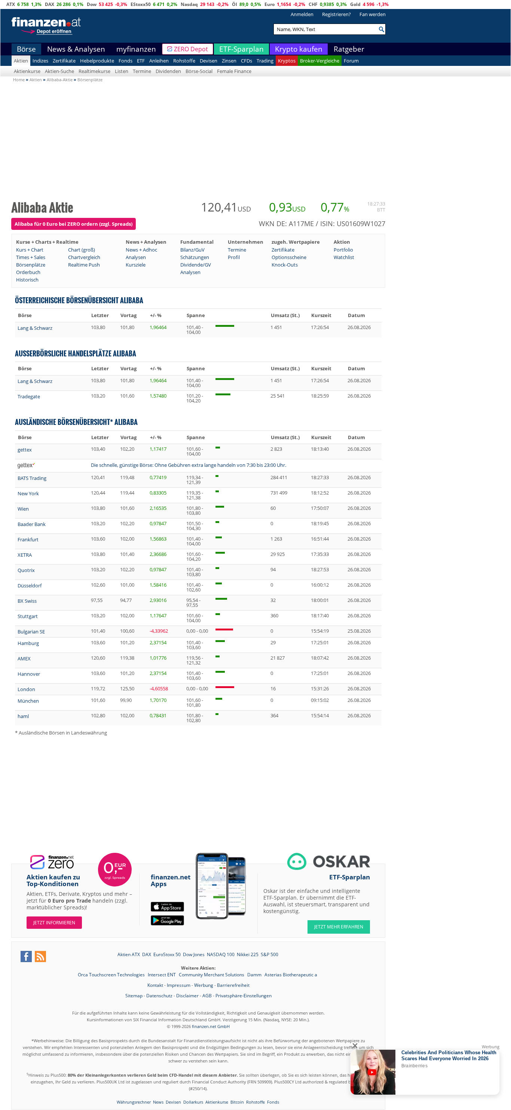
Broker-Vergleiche (319, 60)
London (26, 689)
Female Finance (234, 71)
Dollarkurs (193, 1102)
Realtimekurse (94, 71)
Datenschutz (159, 995)
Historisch (27, 279)
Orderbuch (28, 272)
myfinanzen (136, 49)
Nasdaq (189, 4)
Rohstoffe (184, 60)
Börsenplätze (30, 264)
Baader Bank (32, 524)
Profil (234, 257)
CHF (313, 4)
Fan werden (372, 14)
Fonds (125, 60)
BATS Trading (32, 478)
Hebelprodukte (97, 60)
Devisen (208, 60)
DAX (49, 4)
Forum (351, 60)
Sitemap (134, 995)
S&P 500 (269, 954)
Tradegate (29, 396)
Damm (255, 974)
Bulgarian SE (31, 631)
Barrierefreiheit (233, 985)
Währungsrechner (134, 1102)
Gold (355, 4)
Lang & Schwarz (35, 328)
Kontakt (155, 985)
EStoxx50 (141, 4)
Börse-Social (199, 71)
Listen (121, 71)
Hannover (29, 673)
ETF (141, 60)
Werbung (203, 985)
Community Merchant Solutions (212, 974)
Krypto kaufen (298, 49)
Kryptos (287, 60)
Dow (92, 4)
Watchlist (344, 257)
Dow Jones (194, 954)
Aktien (21, 60)
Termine (142, 71)
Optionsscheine (289, 257)
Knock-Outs (285, 264)
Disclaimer (187, 995)
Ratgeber (349, 49)
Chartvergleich (84, 257)
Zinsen (229, 60)
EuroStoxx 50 (167, 954)
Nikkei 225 (247, 954)
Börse (26, 49)
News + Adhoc (141, 249)
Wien (23, 508)
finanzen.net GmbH (211, 1026)
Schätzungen (194, 257)
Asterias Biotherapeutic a (290, 974)
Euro (269, 4)
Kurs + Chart (29, 249)
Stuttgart (28, 616)
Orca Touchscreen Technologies (112, 974)
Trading (265, 60)
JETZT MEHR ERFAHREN (338, 927)
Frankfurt (28, 539)
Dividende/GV (195, 264)
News (158, 1102)
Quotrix (26, 570)
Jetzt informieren (54, 922)
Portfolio (343, 249)
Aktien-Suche (59, 71)
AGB (207, 995)
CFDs (246, 60)
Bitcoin (237, 1102)
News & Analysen (76, 49)
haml (23, 716)
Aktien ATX (128, 954)
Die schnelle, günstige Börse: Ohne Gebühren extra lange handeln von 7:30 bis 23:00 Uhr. (188, 465)
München (28, 700)
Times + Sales (30, 257)
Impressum (178, 985)
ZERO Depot (191, 49)
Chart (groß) (81, 249)
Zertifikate (64, 60)
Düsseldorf (30, 585)
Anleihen (159, 60)
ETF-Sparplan (241, 49)
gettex (25, 449)
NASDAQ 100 (221, 954)
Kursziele (136, 264)
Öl (234, 4)
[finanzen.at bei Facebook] (26, 956)
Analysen (136, 257)
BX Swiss (27, 600)
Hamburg (28, 643)
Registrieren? (336, 14)
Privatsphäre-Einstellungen (243, 995)
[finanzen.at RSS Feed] (40, 956)
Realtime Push (84, 264)
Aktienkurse (27, 71)
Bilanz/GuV (192, 249)
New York (28, 493)
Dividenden (168, 71)
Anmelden (302, 14)
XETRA (25, 554)
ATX (10, 4)
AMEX (24, 658)
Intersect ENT (162, 974)
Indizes (40, 60)
